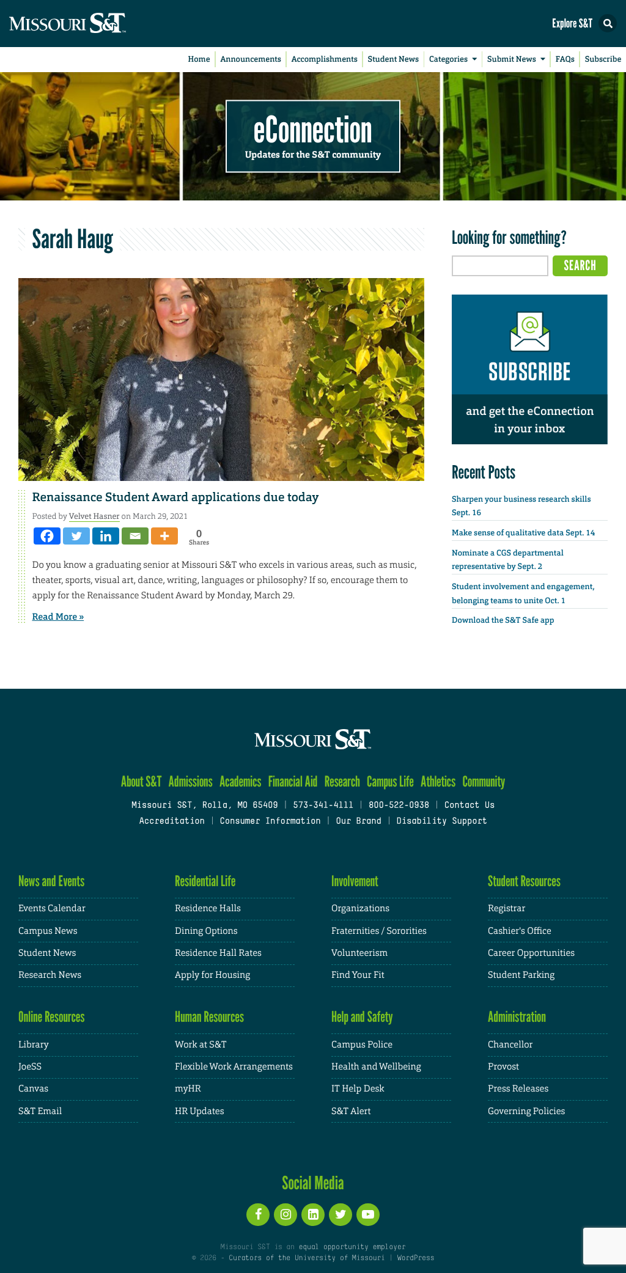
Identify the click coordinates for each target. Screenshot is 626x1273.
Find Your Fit (358, 975)
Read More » (58, 617)
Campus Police (361, 1045)
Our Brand (358, 821)
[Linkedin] (105, 536)
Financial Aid (293, 781)
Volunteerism (359, 953)
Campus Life (390, 781)
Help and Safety (362, 1016)
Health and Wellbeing (376, 1067)
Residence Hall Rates (218, 953)
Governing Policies (526, 1111)
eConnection (313, 128)
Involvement (354, 881)
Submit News (511, 59)
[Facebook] (47, 536)
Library (33, 1045)
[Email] (135, 536)
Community (483, 781)
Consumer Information (269, 821)
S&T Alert (350, 1111)
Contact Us (469, 805)
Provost (503, 1067)
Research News (49, 975)
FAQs (565, 59)
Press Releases (518, 1089)
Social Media (313, 1183)
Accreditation (171, 821)
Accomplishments (325, 59)
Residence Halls (208, 908)
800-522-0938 (399, 805)
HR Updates (199, 1111)
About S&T (141, 781)
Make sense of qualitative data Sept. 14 (523, 533)
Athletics (438, 781)
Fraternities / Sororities (379, 931)
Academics (240, 781)
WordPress (415, 1258)
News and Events (51, 881)
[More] (164, 536)
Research (342, 781)
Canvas (33, 1089)
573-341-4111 (323, 805)
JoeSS (30, 1067)
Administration (517, 1016)
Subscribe (603, 59)
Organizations (360, 908)
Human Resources (209, 1016)
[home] (91, 23)
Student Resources (524, 881)
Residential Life (205, 881)
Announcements (250, 59)
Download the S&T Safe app (503, 620)
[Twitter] (76, 536)
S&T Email (40, 1111)
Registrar (506, 908)
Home (199, 59)
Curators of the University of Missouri (307, 1258)
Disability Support (441, 821)
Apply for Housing (212, 975)
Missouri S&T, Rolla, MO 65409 (204, 805)
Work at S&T (201, 1045)
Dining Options (206, 931)
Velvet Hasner (94, 516)
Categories (448, 59)
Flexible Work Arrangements (234, 1067)
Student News (393, 59)
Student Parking (521, 975)
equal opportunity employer (351, 1247)
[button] (607, 23)
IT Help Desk (357, 1089)
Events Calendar (52, 908)
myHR (188, 1089)
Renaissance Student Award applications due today (175, 497)
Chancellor (510, 1045)
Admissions (191, 781)
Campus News (47, 931)
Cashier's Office (519, 931)
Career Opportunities (531, 953)
